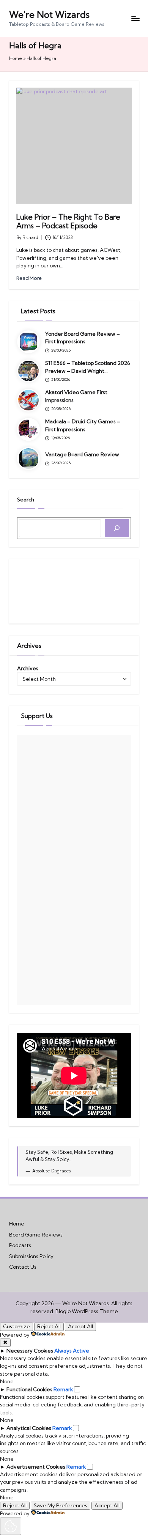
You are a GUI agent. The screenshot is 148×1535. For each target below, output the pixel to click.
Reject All (49, 1326)
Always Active (71, 1351)
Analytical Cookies (28, 1428)
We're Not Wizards (49, 14)
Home (15, 58)
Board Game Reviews (36, 1235)
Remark (63, 1389)
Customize (16, 1326)
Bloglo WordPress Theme (86, 1311)
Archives (27, 668)
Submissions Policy (31, 1256)
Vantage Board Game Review (82, 454)
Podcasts (20, 1245)
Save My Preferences (60, 1505)
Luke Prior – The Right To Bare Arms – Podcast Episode (68, 221)
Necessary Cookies (29, 1351)
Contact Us (22, 1267)
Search (25, 499)
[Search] (117, 528)
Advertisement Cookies (35, 1467)
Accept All (80, 1326)
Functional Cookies (29, 1389)
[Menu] (135, 18)
